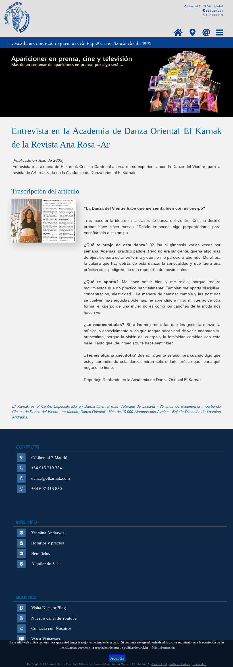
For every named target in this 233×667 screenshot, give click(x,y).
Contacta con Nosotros (51, 628)
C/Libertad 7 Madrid (49, 457)
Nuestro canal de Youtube (54, 618)
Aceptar (117, 658)
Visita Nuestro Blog (48, 607)
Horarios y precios (47, 543)
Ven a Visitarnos (45, 639)
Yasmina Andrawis (47, 533)
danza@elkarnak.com (50, 478)
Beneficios (40, 553)
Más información (163, 647)
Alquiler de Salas (46, 563)
